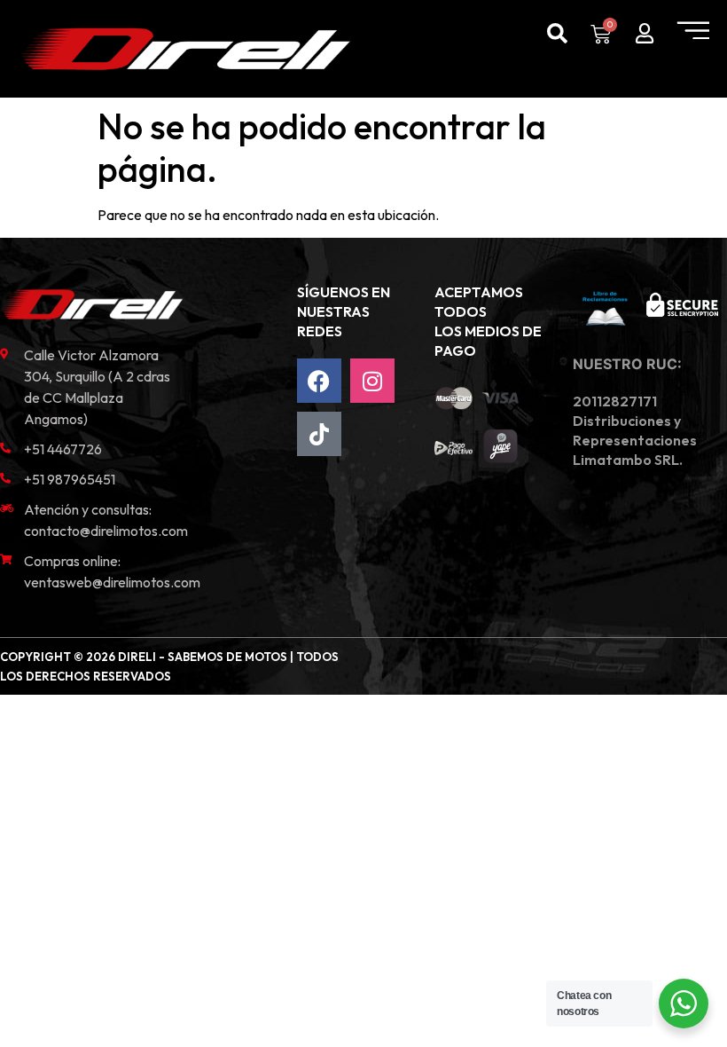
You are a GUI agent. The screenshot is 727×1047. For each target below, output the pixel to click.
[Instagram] (372, 380)
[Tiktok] (319, 434)
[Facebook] (319, 380)
